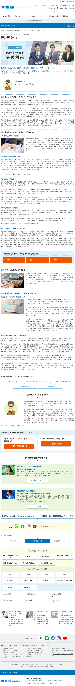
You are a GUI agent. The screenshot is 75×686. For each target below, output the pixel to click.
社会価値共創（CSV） (58, 680)
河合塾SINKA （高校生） (9, 652)
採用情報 (40, 683)
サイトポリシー (59, 664)
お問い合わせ (53, 683)
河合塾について (34, 666)
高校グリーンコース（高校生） (10, 650)
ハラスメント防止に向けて (46, 664)
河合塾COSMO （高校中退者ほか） (62, 648)
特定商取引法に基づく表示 (31, 664)
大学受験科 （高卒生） (8, 648)
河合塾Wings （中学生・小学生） (36, 652)
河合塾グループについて (31, 680)
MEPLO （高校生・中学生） (35, 648)
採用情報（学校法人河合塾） (47, 666)
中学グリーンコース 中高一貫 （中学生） (13, 654)
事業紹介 (41, 680)
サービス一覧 (48, 680)
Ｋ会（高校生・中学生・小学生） (36, 650)
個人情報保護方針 (16, 664)
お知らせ (46, 683)
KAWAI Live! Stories (32, 683)
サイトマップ (24, 666)
